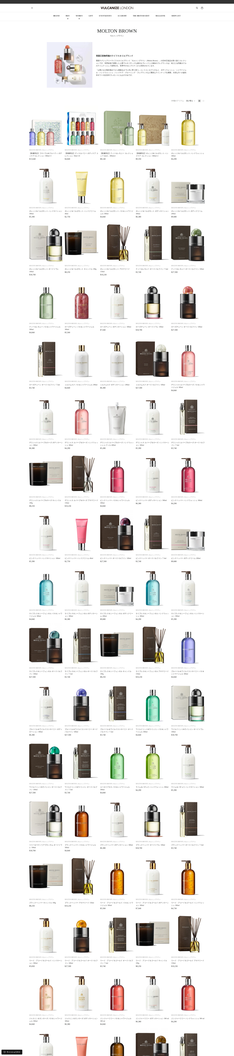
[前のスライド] (33, 126)
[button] (190, 101)
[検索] (197, 8)
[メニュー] (32, 8)
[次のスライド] (59, 126)
